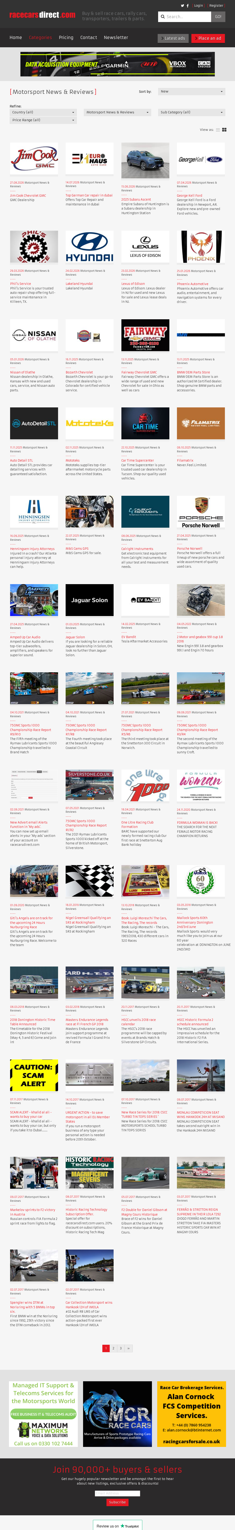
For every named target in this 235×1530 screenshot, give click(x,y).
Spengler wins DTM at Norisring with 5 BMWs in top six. (32, 1307)
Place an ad (209, 38)
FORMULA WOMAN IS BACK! (197, 823)
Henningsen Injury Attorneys (32, 549)
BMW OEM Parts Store (193, 372)
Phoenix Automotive (192, 284)
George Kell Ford (189, 196)
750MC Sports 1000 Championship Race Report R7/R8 (86, 729)
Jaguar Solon (75, 637)
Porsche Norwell (189, 549)
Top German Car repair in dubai (89, 195)
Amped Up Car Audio (25, 637)
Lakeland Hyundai (79, 284)
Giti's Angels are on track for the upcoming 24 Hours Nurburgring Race (31, 922)
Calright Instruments (137, 549)
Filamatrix (185, 460)
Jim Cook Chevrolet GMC (28, 196)
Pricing (66, 37)
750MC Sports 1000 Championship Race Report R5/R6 (141, 729)
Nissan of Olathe (22, 372)
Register (216, 5)
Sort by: (145, 92)
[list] (218, 130)
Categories (40, 37)
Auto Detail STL (21, 460)
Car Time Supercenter (137, 460)
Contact (88, 37)
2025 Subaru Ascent (136, 200)
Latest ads (174, 38)
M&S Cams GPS (77, 549)
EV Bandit (128, 637)
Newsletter (116, 37)
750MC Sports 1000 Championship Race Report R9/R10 (30, 729)
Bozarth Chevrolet (79, 372)
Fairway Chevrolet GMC (139, 372)
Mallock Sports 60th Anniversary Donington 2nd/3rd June (195, 922)
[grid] (224, 130)
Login (198, 5)
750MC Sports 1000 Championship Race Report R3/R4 (197, 729)
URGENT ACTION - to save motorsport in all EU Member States (88, 1117)
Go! (218, 16)
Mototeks (73, 460)
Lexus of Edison (133, 284)
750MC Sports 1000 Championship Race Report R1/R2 (86, 825)
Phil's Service (20, 284)
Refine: (15, 106)
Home (16, 37)
